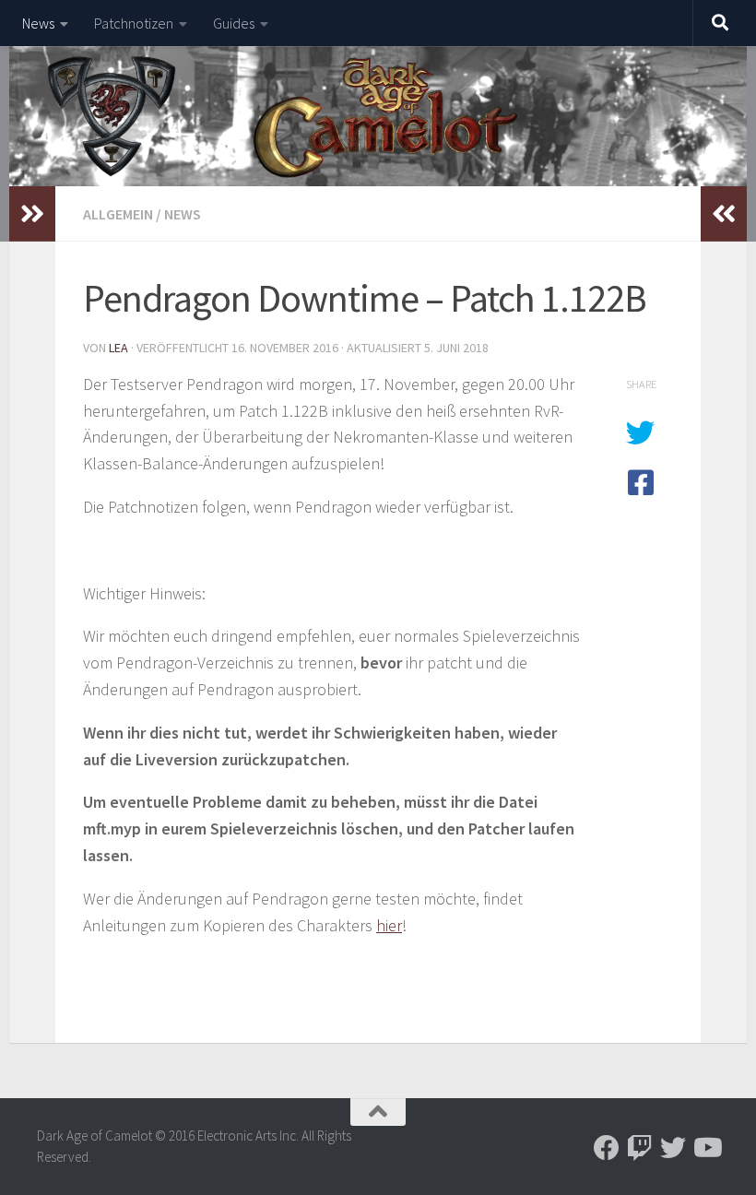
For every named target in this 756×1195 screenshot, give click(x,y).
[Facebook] (607, 1148)
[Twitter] (673, 1148)
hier (389, 925)
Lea (118, 347)
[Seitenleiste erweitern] (32, 214)
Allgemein (118, 214)
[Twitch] (640, 1148)
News (38, 23)
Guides (233, 23)
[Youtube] (706, 1148)
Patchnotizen (133, 23)
